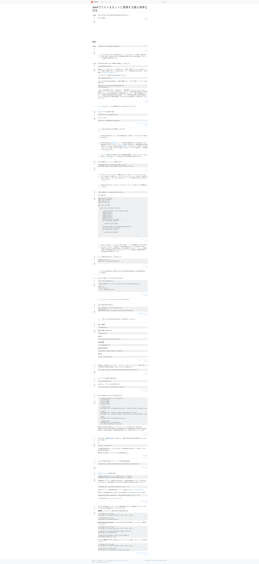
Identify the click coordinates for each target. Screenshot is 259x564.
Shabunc (146, 372)
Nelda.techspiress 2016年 (107, 158)
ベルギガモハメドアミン (143, 313)
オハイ (146, 17)
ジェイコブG (145, 455)
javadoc (114, 142)
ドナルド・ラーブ (144, 501)
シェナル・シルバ (144, 466)
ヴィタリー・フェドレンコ (142, 123)
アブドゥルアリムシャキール (142, 553)
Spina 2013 (104, 253)
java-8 (120, 365)
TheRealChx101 (105, 188)
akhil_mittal (145, 432)
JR (102, 320)
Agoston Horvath (105, 181)
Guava (99, 111)
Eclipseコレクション (103, 473)
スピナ (146, 100)
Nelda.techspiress (105, 139)
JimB (147, 169)
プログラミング (104, 2)
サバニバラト (145, 293)
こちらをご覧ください (110, 72)
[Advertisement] (123, 29)
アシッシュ (145, 265)
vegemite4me (105, 274)
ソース (146, 19)
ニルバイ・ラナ (145, 390)
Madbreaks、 (104, 59)
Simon (103, 301)
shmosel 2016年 (105, 150)
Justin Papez (104, 108)
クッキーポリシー (116, 560)
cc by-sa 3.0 (153, 560)
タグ (110, 2)
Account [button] (164, 2)
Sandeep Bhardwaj (144, 239)
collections (103, 17)
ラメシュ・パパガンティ (143, 359)
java (99, 17)
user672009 (104, 130)
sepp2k (146, 49)
